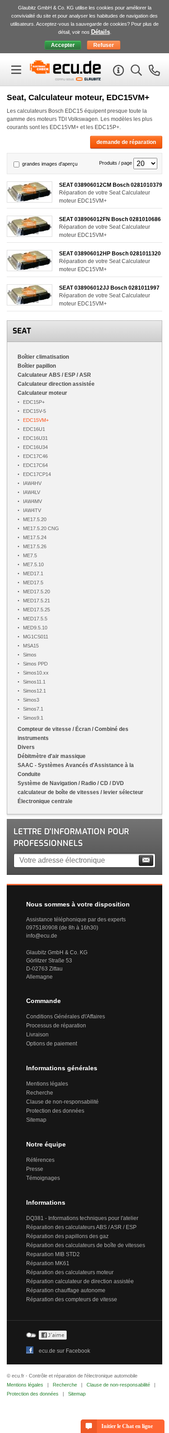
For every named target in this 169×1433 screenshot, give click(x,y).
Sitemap (36, 1120)
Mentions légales (47, 1084)
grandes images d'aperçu (50, 163)
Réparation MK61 (47, 1263)
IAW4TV (32, 510)
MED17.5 (33, 582)
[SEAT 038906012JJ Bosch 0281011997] (29, 303)
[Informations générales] (117, 72)
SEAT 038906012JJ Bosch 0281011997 (109, 288)
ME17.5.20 (34, 519)
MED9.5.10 (35, 627)
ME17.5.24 (34, 537)
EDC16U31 (35, 438)
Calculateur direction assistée (56, 384)
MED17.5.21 (36, 600)
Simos (30, 654)
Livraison (37, 1034)
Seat (22, 331)
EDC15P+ (34, 402)
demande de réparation (126, 142)
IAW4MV (32, 501)
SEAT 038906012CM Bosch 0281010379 (110, 185)
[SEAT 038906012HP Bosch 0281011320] (29, 268)
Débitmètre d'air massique (52, 756)
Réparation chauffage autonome (65, 1290)
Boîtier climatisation (43, 357)
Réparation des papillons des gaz (67, 1236)
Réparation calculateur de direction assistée (80, 1281)
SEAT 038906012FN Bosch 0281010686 (110, 219)
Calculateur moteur (42, 393)
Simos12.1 (34, 690)
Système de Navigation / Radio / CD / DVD (71, 783)
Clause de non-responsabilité (62, 1102)
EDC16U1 (34, 429)
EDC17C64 (35, 465)
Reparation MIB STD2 (53, 1254)
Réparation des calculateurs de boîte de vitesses (85, 1245)
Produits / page (115, 163)
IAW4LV (31, 492)
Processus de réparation (56, 1025)
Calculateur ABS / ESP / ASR (54, 375)
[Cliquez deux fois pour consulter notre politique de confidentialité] (53, 1338)
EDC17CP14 (37, 474)
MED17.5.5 (35, 618)
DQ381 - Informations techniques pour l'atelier (82, 1218)
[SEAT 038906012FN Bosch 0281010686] (29, 234)
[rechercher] (135, 72)
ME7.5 (30, 555)
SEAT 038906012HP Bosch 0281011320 (110, 253)
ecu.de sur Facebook (64, 1351)
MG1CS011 (35, 636)
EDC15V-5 (34, 411)
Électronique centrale (45, 801)
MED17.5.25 (36, 609)
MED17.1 (33, 573)
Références (40, 1160)
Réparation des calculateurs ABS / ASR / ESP (81, 1227)
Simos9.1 (33, 718)
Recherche (39, 1093)
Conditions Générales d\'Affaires (65, 1016)
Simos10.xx (36, 672)
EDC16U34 (35, 447)
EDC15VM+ (36, 420)
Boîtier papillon (37, 366)
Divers (26, 747)
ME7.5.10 (33, 564)
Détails (100, 31)
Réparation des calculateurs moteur (70, 1272)
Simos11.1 (34, 681)
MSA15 (31, 645)
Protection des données (55, 1111)
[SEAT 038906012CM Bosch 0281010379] (29, 200)
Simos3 (31, 700)
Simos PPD (35, 663)
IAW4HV (32, 483)
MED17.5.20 (36, 591)
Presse (34, 1169)
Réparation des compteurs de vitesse (71, 1299)
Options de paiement (51, 1043)
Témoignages (43, 1178)
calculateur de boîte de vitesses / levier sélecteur (80, 792)
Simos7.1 (33, 709)
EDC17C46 (35, 456)
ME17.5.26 (34, 546)
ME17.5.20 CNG (41, 528)
